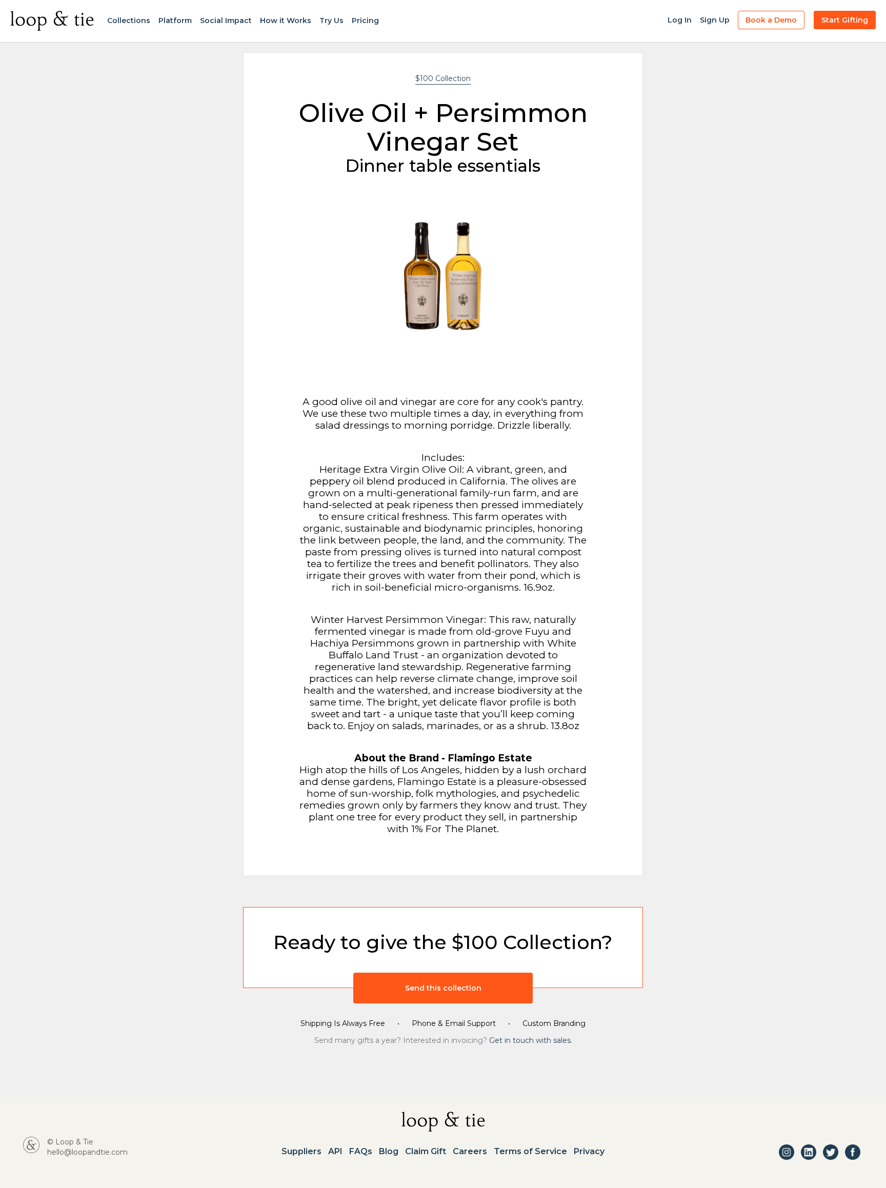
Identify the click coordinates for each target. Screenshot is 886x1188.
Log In (680, 20)
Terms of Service (530, 1151)
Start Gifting (844, 20)
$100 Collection (443, 78)
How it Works (285, 20)
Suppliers (301, 1151)
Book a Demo (771, 20)
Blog (388, 1151)
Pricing (365, 20)
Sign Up (715, 20)
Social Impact (226, 20)
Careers (470, 1151)
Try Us (331, 20)
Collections (128, 20)
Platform (175, 20)
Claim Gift (425, 1151)
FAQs (360, 1151)
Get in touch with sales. (530, 1040)
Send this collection (443, 988)
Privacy (589, 1151)
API (335, 1151)
